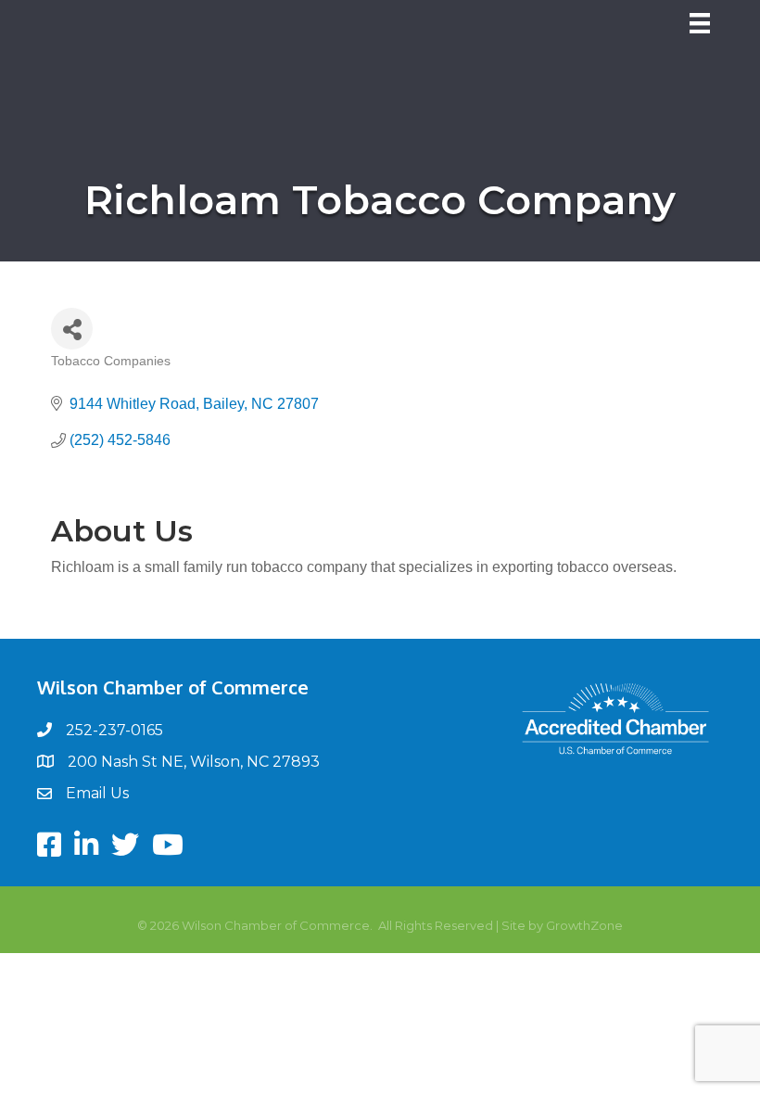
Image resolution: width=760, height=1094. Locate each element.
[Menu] (700, 23)
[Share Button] (72, 329)
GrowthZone (584, 925)
